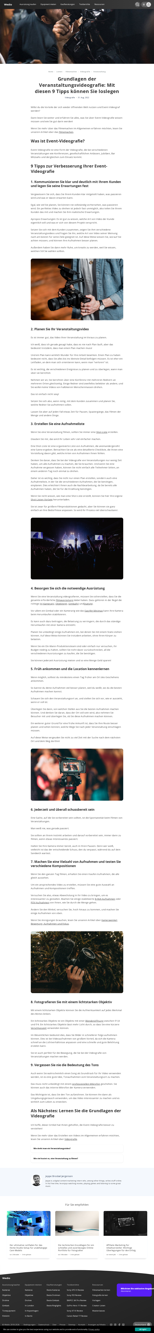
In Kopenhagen (31, 1311)
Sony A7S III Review (75, 1290)
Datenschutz (43, 1325)
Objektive (6, 1295)
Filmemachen (71, 72)
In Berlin (28, 1316)
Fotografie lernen (100, 1295)
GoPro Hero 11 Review (76, 1305)
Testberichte (84, 4)
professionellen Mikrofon (86, 1083)
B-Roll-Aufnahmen (105, 898)
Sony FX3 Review (74, 1295)
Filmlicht (5, 1316)
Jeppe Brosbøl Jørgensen (59, 1176)
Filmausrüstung (64, 600)
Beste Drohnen (53, 1295)
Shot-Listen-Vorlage (42, 499)
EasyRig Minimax (94, 610)
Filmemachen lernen (101, 1290)
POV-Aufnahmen (40, 902)
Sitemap (71, 1325)
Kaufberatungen (68, 4)
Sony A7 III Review (75, 1311)
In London (29, 1305)
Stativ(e (88, 603)
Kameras (6, 1290)
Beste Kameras (53, 1290)
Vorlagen (96, 1300)
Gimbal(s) (73, 603)
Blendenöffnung (94, 1020)
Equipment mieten (48, 4)
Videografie (85, 72)
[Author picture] (36, 1180)
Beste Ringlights (54, 1305)
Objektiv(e (61, 603)
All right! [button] (142, 1329)
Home (50, 72)
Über (54, 1325)
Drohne (5, 1300)
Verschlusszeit (39, 1028)
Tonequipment (8, 1311)
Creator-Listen (98, 1305)
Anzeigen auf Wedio (97, 1325)
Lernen (59, 72)
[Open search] (137, 4)
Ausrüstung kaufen (28, 4)
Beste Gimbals (53, 1300)
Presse (63, 1325)
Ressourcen (97, 1285)
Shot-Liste (101, 432)
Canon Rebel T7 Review (77, 1316)
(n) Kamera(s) (47, 603)
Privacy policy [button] (94, 1329)
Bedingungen (30, 1325)
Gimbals (5, 1305)
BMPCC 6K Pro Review (76, 1300)
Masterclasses (98, 1311)
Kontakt (81, 1325)
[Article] (29, 1223)
